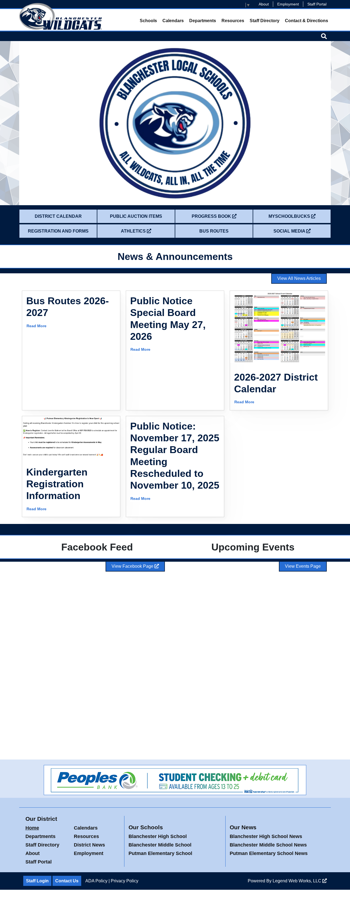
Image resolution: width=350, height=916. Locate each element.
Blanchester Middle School (160, 845)
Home (32, 828)
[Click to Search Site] (324, 36)
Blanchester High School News (266, 836)
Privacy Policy (124, 881)
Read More (36, 326)
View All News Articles (299, 278)
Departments (202, 20)
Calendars (173, 20)
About (264, 4)
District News (89, 845)
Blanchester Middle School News (268, 845)
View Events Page (303, 566)
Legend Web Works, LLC (297, 881)
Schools (148, 20)
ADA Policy (96, 881)
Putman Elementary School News (269, 853)
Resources (232, 20)
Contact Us (66, 881)
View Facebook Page (133, 566)
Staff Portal (316, 4)
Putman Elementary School (160, 853)
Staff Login (37, 881)
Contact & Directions (306, 20)
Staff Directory (264, 20)
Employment (288, 4)
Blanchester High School (158, 836)
